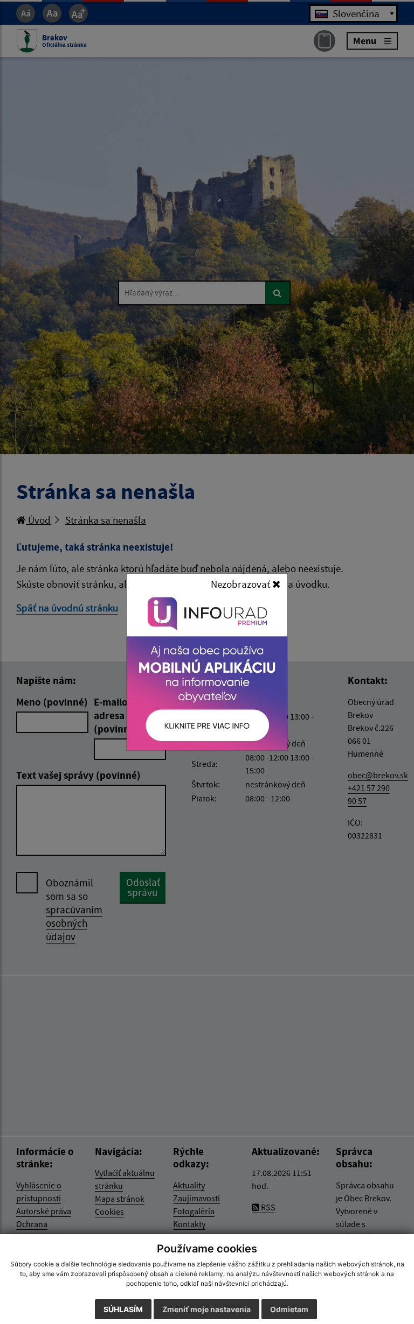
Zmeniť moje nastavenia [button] (206, 1309)
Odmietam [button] (289, 1309)
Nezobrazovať (241, 584)
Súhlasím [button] (123, 1309)
